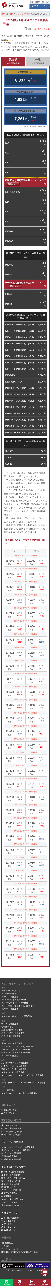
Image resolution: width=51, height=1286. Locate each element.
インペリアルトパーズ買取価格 (14, 1003)
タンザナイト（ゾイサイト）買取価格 (17, 1046)
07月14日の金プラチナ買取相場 (25, 897)
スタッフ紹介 (9, 1113)
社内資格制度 (7, 1243)
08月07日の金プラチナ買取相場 (25, 660)
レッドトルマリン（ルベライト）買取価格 (19, 1093)
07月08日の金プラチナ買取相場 (25, 949)
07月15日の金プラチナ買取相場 (25, 884)
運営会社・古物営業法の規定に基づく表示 (19, 1252)
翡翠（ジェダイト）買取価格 (13, 1069)
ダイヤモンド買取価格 (12, 1043)
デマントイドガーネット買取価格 (15, 1052)
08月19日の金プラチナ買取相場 (25, 595)
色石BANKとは (10, 1110)
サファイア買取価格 (9, 1024)
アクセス (5, 1246)
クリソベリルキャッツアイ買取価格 (16, 1016)
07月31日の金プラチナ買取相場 (25, 726)
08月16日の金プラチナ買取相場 (25, 634)
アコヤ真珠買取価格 (9, 993)
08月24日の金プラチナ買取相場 (25, 555)
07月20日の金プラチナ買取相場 (25, 844)
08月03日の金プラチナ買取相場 (25, 713)
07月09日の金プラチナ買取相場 (25, 936)
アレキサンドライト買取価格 (13, 1000)
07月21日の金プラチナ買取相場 (25, 831)
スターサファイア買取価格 (12, 1033)
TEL (19, 1285)
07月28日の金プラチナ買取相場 (25, 765)
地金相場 (32, 1285)
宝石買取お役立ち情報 (13, 1166)
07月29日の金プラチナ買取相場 (25, 752)
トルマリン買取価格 (9, 1056)
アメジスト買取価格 (9, 997)
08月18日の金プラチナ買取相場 (25, 608)
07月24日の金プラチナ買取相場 (25, 792)
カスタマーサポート (12, 1213)
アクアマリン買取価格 (10, 990)
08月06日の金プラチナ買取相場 (25, 674)
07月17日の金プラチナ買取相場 (25, 857)
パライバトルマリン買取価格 (13, 1066)
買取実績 (44, 1285)
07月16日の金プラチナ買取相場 (25, 870)
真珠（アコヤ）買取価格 (11, 1030)
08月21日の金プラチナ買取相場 (25, 569)
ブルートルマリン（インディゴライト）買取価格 (22, 1075)
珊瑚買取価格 (7, 1027)
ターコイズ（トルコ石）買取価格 (15, 1049)
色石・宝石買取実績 (12, 1142)
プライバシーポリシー (10, 1249)
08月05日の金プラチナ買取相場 (25, 687)
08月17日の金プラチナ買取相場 (25, 621)
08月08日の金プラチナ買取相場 (25, 647)
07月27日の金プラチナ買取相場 (25, 779)
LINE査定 (6, 1285)
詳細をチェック (13, 184)
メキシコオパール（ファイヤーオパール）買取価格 (23, 1083)
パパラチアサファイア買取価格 (14, 1063)
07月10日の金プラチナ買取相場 (25, 923)
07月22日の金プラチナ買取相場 (25, 818)
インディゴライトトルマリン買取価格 (17, 1006)
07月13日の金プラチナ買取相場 (25, 910)
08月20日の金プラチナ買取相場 (25, 582)
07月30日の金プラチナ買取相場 (25, 739)
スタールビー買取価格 (10, 1036)
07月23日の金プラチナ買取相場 (25, 805)
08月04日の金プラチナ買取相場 (25, 700)
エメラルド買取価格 (9, 1009)
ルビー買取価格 (8, 1090)
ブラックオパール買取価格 (12, 1072)
